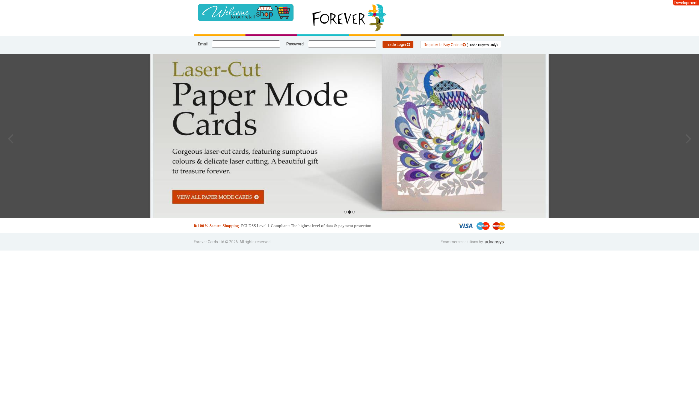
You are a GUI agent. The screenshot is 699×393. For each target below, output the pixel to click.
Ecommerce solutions (460, 242)
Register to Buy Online (461, 45)
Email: (203, 44)
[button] (10, 138)
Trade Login (396, 44)
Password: (295, 44)
